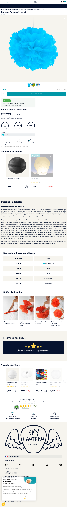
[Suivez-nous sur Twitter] (33, 464)
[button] (2, 171)
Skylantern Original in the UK (13, 502)
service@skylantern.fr (11, 474)
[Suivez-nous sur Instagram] (20, 464)
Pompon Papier (23, 9)
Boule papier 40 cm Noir (13, 178)
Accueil (5, 9)
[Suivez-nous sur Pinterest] (47, 464)
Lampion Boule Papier (13, 9)
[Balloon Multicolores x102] (41, 374)
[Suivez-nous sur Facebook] (6, 464)
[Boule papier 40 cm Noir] (17, 165)
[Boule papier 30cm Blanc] (12, 374)
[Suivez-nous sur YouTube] (60, 464)
